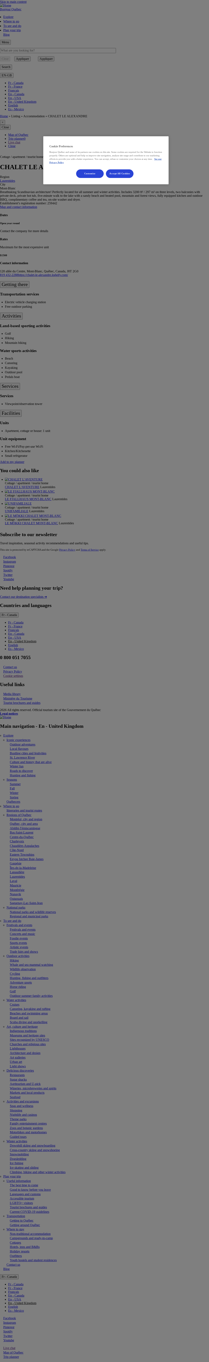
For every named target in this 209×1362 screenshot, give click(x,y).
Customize (90, 173)
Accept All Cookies (119, 173)
